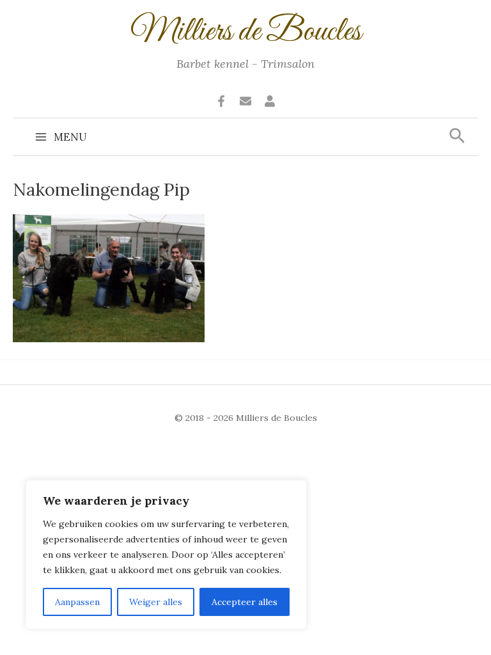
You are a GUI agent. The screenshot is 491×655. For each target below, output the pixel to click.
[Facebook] (221, 101)
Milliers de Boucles (245, 32)
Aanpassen (77, 602)
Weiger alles (155, 602)
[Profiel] (270, 101)
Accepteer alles (244, 602)
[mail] (245, 101)
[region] (166, 554)
